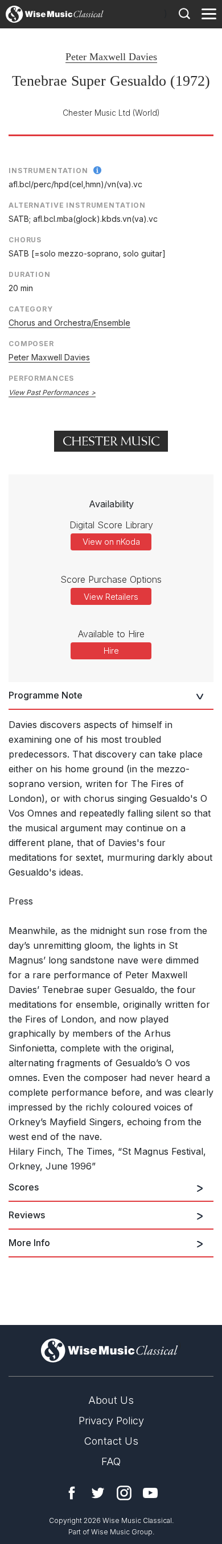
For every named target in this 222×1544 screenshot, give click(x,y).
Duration (30, 274)
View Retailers (111, 596)
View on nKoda (111, 541)
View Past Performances (48, 392)
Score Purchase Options (111, 579)
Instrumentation (48, 170)
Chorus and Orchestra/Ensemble (69, 322)
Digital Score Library (111, 525)
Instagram (124, 1493)
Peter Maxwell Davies (111, 56)
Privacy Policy (111, 1421)
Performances (41, 378)
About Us (111, 1400)
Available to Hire (111, 634)
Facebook (71, 1493)
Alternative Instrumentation (77, 205)
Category (31, 309)
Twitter (98, 1493)
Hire (111, 650)
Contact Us (111, 1441)
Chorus (25, 239)
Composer (31, 343)
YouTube (150, 1493)
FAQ (111, 1461)
